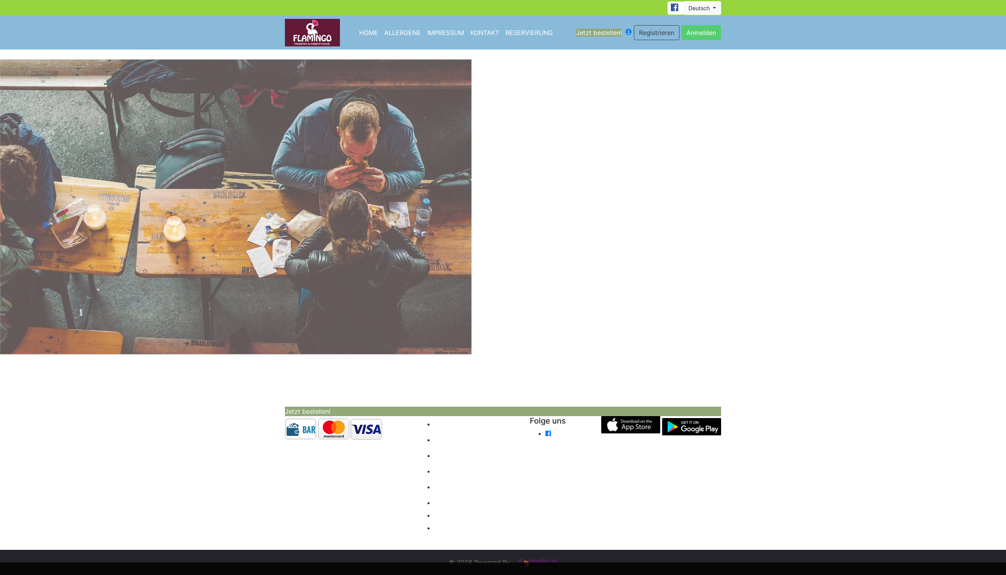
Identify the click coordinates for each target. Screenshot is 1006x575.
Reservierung (529, 33)
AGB (447, 471)
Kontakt (484, 33)
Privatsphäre (463, 528)
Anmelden (701, 33)
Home (368, 33)
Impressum (445, 33)
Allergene (402, 33)
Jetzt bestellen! (599, 33)
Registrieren (656, 33)
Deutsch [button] (699, 8)
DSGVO (452, 487)
